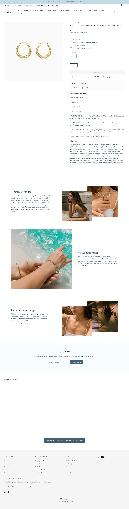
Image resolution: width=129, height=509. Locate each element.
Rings (5, 473)
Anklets (6, 470)
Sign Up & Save (70, 467)
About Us (20, 5)
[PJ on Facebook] (8, 492)
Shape (73, 62)
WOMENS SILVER (37, 10)
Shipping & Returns (10, 5)
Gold (73, 56)
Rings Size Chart (53, 5)
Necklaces (7, 461)
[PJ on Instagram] (5, 492)
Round (73, 65)
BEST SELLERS (22, 13)
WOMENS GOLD (23, 10)
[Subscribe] (31, 486)
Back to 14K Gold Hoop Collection (65, 440)
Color (73, 52)
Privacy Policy (70, 470)
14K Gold (74, 23)
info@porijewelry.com (72, 464)
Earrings (6, 464)
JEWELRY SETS (100, 10)
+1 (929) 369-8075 (71, 461)
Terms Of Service (71, 473)
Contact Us (28, 5)
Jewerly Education (40, 5)
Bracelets (7, 467)
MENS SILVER (52, 10)
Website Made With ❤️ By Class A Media (64, 501)
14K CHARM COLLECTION (81, 10)
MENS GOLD (64, 10)
